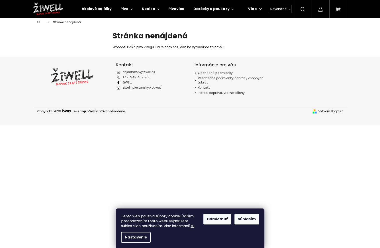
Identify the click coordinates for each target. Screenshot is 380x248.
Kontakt (204, 87)
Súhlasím (247, 219)
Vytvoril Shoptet (330, 111)
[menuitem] (96, 9)
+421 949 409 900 (136, 77)
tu (192, 225)
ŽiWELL (127, 82)
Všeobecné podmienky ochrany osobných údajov (231, 80)
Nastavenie (136, 237)
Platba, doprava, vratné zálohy (221, 93)
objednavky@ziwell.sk (138, 72)
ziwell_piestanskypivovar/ (142, 87)
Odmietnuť (217, 219)
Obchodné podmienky (215, 73)
